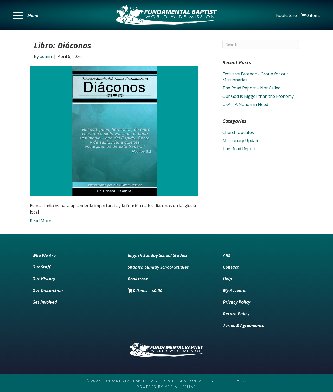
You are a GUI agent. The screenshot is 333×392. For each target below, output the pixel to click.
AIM (226, 255)
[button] (25, 15)
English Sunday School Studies (158, 255)
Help (227, 279)
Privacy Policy (236, 302)
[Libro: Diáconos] (114, 131)
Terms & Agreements (243, 325)
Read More (40, 220)
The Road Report (239, 148)
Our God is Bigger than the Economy (258, 96)
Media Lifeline (180, 386)
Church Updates (238, 132)
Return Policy (236, 314)
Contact (231, 267)
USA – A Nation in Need (245, 104)
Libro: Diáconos (62, 45)
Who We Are (44, 255)
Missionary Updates (241, 140)
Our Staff (41, 267)
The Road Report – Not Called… (252, 88)
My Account (234, 290)
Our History (43, 278)
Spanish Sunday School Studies (158, 267)
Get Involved (44, 302)
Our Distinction (47, 290)
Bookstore (286, 15)
